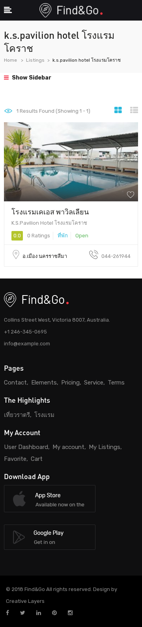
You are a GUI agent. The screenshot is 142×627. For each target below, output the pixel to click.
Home (10, 60)
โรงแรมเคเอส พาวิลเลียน (50, 211)
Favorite (15, 458)
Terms (116, 382)
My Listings (104, 447)
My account (68, 447)
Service (93, 382)
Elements (44, 382)
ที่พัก (63, 236)
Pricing (70, 382)
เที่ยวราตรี (17, 415)
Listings (35, 60)
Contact (15, 382)
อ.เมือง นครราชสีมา (44, 256)
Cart (37, 458)
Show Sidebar (31, 77)
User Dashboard (26, 447)
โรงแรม (44, 415)
